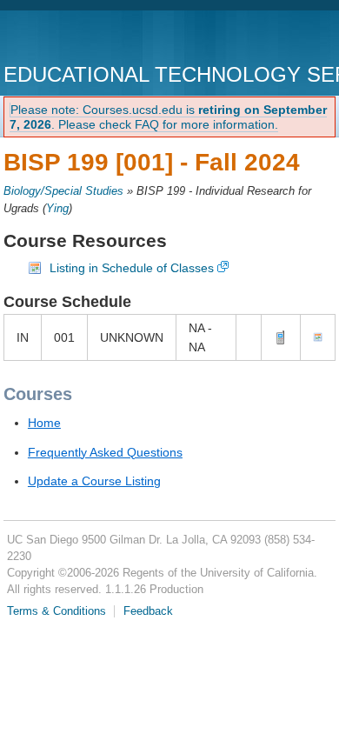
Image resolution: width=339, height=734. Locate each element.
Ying (57, 209)
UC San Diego (103, 38)
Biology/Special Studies (63, 191)
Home (44, 423)
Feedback (148, 611)
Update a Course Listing (94, 481)
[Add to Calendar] (317, 337)
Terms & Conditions (56, 611)
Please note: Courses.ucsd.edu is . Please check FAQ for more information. (168, 117)
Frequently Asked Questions (105, 452)
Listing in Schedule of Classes (132, 268)
